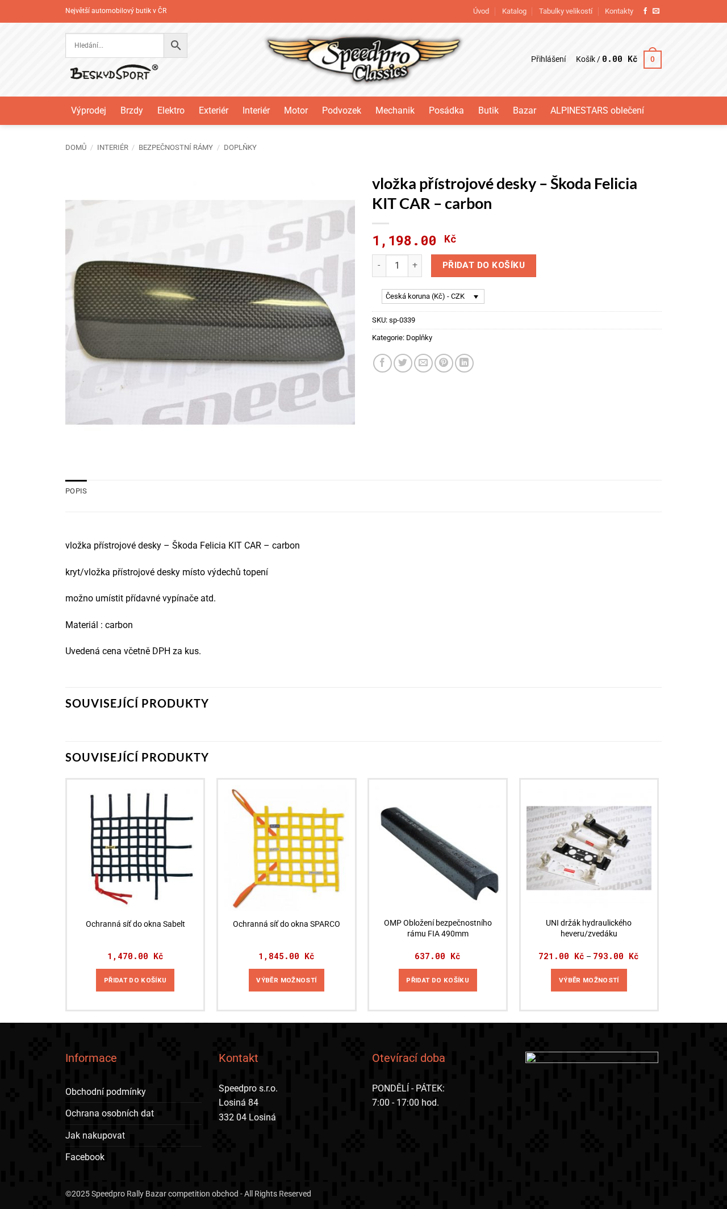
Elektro (171, 110)
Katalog (514, 11)
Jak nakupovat (95, 1135)
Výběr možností (286, 980)
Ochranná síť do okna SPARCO (286, 924)
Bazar (524, 110)
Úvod (481, 11)
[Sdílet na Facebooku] (382, 363)
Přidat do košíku (483, 265)
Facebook (85, 1157)
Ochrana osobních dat (109, 1113)
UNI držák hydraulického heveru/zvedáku (589, 928)
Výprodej (88, 110)
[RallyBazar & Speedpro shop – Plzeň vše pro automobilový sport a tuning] (363, 59)
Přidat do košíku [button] (135, 980)
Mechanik (395, 110)
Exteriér (213, 110)
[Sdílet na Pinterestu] (443, 363)
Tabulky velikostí (565, 11)
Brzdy (131, 110)
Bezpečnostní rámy (176, 147)
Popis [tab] (76, 491)
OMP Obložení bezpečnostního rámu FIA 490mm (438, 928)
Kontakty (619, 11)
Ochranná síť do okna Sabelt (135, 924)
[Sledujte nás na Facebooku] (645, 11)
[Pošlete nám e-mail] (656, 11)
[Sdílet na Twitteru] (403, 363)
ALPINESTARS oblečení (597, 110)
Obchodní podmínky (105, 1091)
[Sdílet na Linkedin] (464, 363)
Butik (488, 110)
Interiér (256, 110)
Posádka (446, 110)
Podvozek (341, 110)
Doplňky (240, 147)
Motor (296, 110)
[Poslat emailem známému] (423, 363)
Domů (75, 147)
